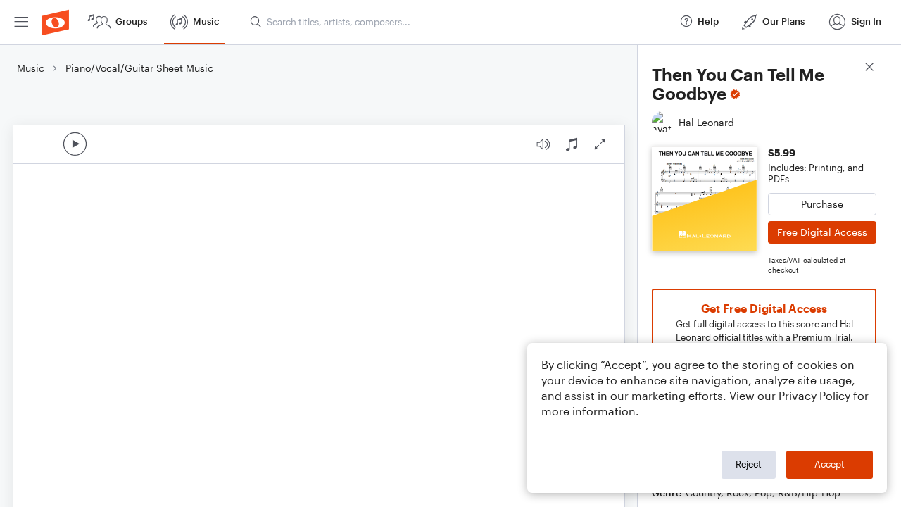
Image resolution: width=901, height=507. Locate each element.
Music (30, 68)
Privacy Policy (814, 395)
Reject (749, 464)
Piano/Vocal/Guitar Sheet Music (139, 68)
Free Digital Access (822, 232)
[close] (869, 68)
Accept (829, 464)
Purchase (822, 204)
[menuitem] (21, 22)
